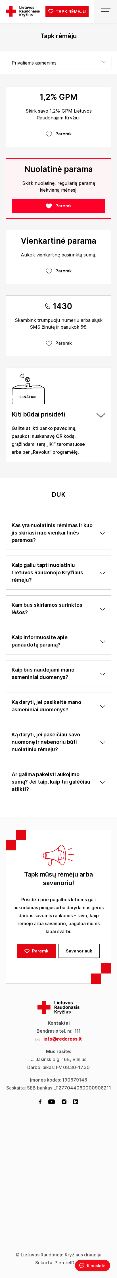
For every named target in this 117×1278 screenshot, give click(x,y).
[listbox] (59, 62)
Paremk (63, 133)
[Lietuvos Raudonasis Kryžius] (23, 11)
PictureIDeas (68, 1262)
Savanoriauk (79, 951)
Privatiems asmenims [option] (34, 63)
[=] (105, 11)
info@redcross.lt (62, 1039)
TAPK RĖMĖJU (70, 11)
